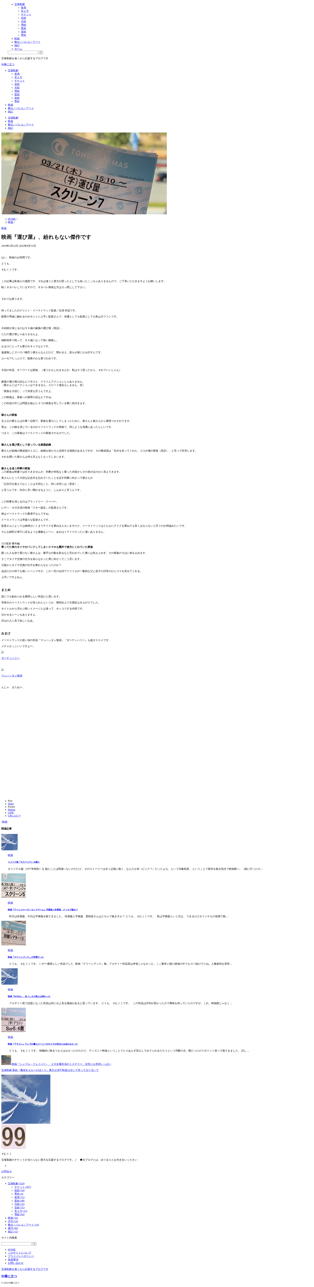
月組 (17, 87)
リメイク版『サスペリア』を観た (24, 862)
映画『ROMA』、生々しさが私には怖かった (29, 996)
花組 (17, 84)
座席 (17, 73)
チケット (19, 80)
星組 (17, 94)
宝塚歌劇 (13, 70)
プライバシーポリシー (21, 1256)
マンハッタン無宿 (11, 675)
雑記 (10, 111)
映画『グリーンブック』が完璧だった (26, 957)
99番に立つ (7, 64)
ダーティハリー (10, 658)
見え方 (18, 77)
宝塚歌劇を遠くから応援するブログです (24, 1269)
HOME (12, 1249)
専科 (17, 101)
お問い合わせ (16, 1263)
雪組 (17, 91)
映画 (10, 104)
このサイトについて (19, 1252)
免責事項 (13, 1259)
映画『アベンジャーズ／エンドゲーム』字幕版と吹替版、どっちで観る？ (43, 909)
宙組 (17, 98)
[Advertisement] (28, 726)
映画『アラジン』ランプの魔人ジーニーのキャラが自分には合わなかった (43, 1044)
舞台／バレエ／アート (21, 108)
